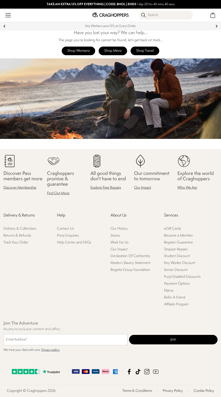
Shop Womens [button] (78, 51)
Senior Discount (176, 270)
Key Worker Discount (179, 263)
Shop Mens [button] (113, 51)
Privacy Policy (173, 391)
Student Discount (177, 256)
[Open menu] (8, 15)
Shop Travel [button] (145, 51)
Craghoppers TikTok (138, 371)
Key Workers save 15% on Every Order (110, 26)
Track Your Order (15, 242)
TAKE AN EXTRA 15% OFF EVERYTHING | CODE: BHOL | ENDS (91, 4)
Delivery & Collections (19, 229)
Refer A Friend (174, 298)
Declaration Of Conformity (130, 256)
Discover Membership (19, 188)
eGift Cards (172, 229)
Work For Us (119, 242)
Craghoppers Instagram (147, 371)
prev (4, 26)
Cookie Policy (204, 391)
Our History (119, 229)
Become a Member (178, 235)
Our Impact (142, 188)
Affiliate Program (176, 304)
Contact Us (65, 229)
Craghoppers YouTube (155, 371)
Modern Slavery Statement (130, 263)
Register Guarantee (178, 242)
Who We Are (187, 188)
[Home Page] (110, 15)
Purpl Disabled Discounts (182, 277)
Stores (115, 235)
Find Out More (58, 193)
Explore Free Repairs (105, 188)
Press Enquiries (68, 235)
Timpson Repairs (176, 249)
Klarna (168, 291)
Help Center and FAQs (74, 242)
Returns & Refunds (17, 235)
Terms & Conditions (137, 391)
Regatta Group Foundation (130, 270)
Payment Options (177, 284)
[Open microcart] (213, 15)
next (216, 26)
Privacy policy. (50, 350)
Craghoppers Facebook (129, 371)
